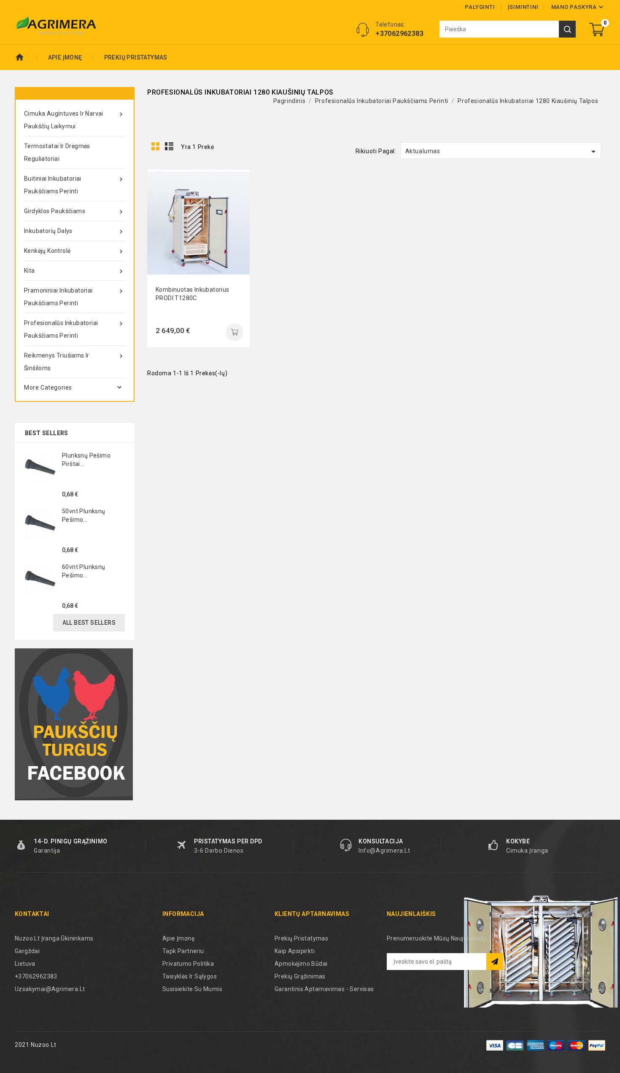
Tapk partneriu (183, 951)
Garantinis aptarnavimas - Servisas (324, 989)
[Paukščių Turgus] (74, 724)
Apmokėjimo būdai (301, 963)
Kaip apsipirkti (295, 951)
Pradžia (26, 57)
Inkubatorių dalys (74, 232)
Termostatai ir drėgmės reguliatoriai (57, 152)
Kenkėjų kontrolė (74, 251)
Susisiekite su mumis (192, 989)
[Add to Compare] (237, 201)
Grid (155, 146)
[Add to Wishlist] (237, 220)
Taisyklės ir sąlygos (189, 976)
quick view (237, 182)
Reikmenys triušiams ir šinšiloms (74, 361)
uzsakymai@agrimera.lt (50, 989)
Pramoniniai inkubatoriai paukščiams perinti (74, 296)
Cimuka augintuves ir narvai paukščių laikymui (74, 120)
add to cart (234, 332)
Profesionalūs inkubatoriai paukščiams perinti (74, 329)
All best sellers (89, 622)
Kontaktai (32, 913)
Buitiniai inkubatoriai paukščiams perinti (74, 185)
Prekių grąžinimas (300, 976)
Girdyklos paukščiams (74, 212)
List (169, 146)
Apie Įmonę (65, 57)
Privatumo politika (188, 963)
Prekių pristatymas (135, 57)
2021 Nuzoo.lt (36, 1044)
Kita (74, 271)
